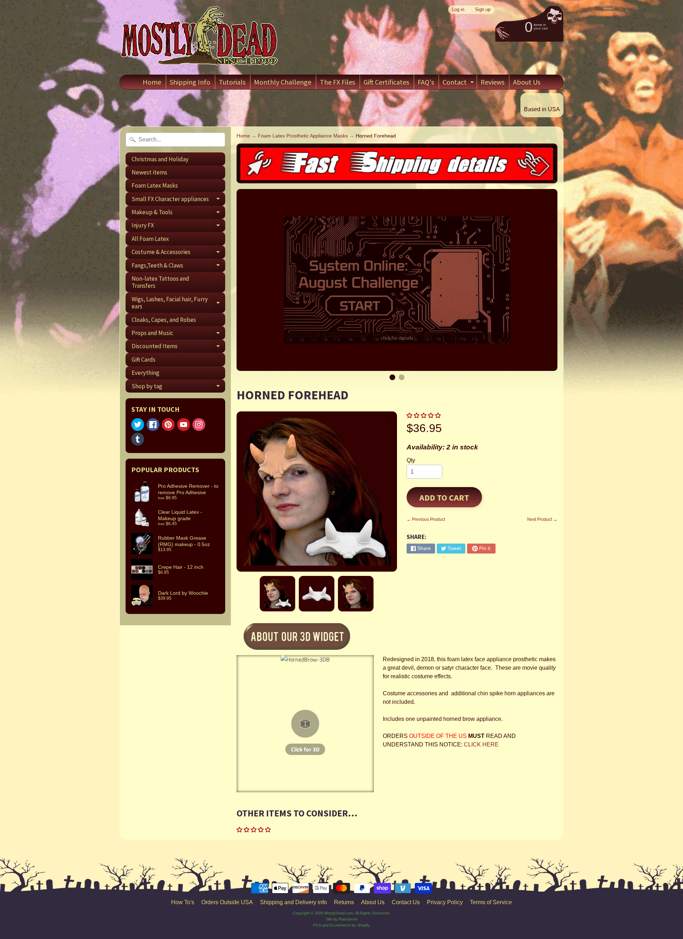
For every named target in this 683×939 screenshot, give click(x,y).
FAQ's (426, 81)
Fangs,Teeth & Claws (178, 266)
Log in (458, 9)
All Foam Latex (150, 239)
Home (152, 81)
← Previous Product (426, 519)
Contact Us (406, 902)
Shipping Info (190, 81)
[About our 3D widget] (309, 637)
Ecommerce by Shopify (350, 925)
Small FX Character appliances (178, 200)
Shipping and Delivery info (293, 902)
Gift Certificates (386, 81)
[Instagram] (198, 424)
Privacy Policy (445, 902)
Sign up (483, 9)
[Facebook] (153, 424)
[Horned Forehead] (277, 593)
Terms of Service (491, 902)
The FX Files (337, 81)
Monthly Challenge (282, 81)
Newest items (149, 172)
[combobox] (175, 140)
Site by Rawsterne (342, 919)
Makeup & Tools (178, 213)
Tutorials (232, 81)
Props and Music (178, 334)
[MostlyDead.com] (200, 37)
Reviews (492, 81)
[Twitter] (137, 424)
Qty (411, 460)
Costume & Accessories (178, 253)
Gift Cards (143, 359)
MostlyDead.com (338, 913)
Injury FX (178, 226)
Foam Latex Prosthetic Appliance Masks (303, 136)
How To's (182, 902)
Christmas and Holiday (160, 159)
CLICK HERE (481, 744)
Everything (145, 373)
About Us (526, 81)
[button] (424, 415)
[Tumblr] (137, 439)
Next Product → (542, 519)
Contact (459, 83)
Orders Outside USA (227, 902)
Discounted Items (178, 347)
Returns (344, 902)
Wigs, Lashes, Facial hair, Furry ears (178, 303)
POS (317, 925)
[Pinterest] (168, 424)
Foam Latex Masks (155, 185)
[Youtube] (183, 424)
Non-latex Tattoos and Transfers (160, 282)
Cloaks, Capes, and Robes (164, 320)
